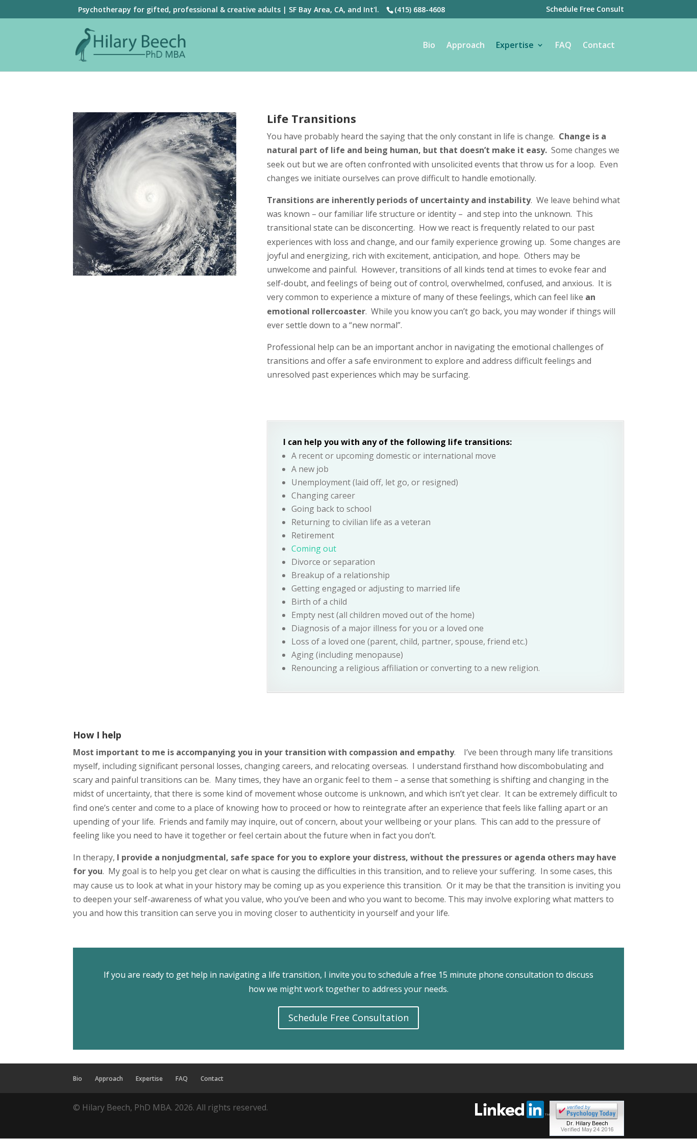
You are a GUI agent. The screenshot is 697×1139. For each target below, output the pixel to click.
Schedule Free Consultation (348, 1017)
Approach (465, 46)
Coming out (313, 548)
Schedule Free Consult (585, 10)
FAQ (563, 46)
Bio (429, 46)
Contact (599, 46)
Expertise (515, 46)
